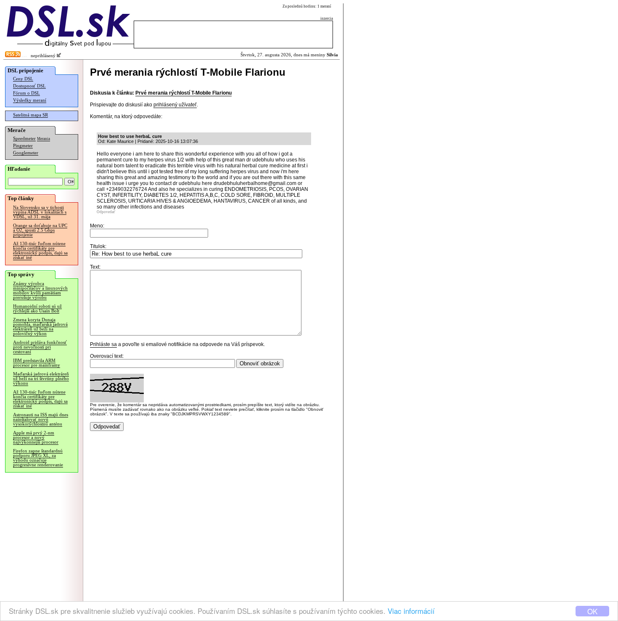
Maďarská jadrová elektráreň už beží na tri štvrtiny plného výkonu (41, 379)
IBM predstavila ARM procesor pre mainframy (36, 362)
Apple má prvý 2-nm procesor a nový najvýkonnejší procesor (35, 437)
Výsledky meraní (29, 100)
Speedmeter (24, 138)
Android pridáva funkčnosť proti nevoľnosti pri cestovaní (40, 347)
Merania (43, 139)
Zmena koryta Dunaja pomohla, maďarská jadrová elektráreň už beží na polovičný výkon (40, 326)
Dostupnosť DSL (29, 86)
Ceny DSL (23, 79)
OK (592, 611)
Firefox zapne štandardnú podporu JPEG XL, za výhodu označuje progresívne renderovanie (38, 458)
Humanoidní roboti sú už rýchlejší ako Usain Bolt (37, 308)
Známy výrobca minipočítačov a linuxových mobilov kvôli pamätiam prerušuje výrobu (40, 290)
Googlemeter (25, 153)
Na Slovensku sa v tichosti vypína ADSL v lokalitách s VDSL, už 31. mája (39, 212)
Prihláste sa (103, 344)
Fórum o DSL (26, 93)
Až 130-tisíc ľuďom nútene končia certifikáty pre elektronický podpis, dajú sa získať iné (40, 250)
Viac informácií (411, 610)
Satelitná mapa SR (30, 115)
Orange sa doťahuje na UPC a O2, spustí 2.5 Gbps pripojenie (40, 230)
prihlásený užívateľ (175, 105)
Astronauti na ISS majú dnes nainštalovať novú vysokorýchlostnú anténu (40, 419)
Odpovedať (106, 212)
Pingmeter (23, 145)
